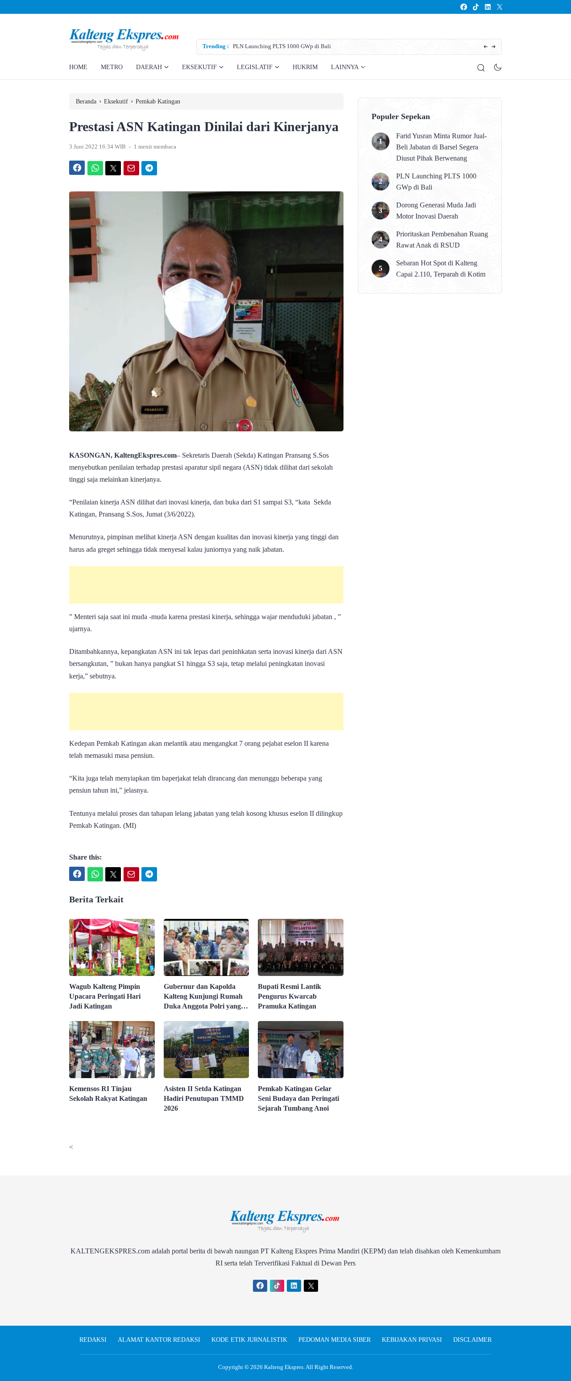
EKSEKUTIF (199, 67)
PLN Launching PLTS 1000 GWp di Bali (436, 181)
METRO (112, 67)
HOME (78, 67)
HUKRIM (305, 67)
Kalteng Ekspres (283, 1367)
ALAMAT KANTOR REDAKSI (159, 1339)
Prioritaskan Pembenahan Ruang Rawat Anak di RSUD (442, 239)
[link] (463, 7)
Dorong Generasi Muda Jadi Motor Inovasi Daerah (333, 46)
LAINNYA (345, 67)
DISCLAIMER (472, 1339)
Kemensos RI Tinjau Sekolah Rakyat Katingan (108, 1093)
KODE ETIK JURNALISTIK (249, 1339)
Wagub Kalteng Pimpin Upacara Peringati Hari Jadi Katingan (105, 996)
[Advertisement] (206, 585)
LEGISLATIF (255, 67)
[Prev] (485, 47)
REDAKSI (93, 1339)
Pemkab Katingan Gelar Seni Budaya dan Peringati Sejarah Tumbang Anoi (298, 1098)
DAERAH (149, 67)
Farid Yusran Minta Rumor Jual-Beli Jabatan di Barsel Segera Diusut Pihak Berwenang (441, 147)
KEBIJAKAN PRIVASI (412, 1339)
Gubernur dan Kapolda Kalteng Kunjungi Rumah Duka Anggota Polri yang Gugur (203, 997)
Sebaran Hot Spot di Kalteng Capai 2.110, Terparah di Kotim (440, 268)
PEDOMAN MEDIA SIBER (334, 1339)
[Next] (493, 47)
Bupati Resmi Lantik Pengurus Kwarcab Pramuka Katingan (289, 996)
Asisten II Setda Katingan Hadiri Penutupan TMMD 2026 (204, 1098)
